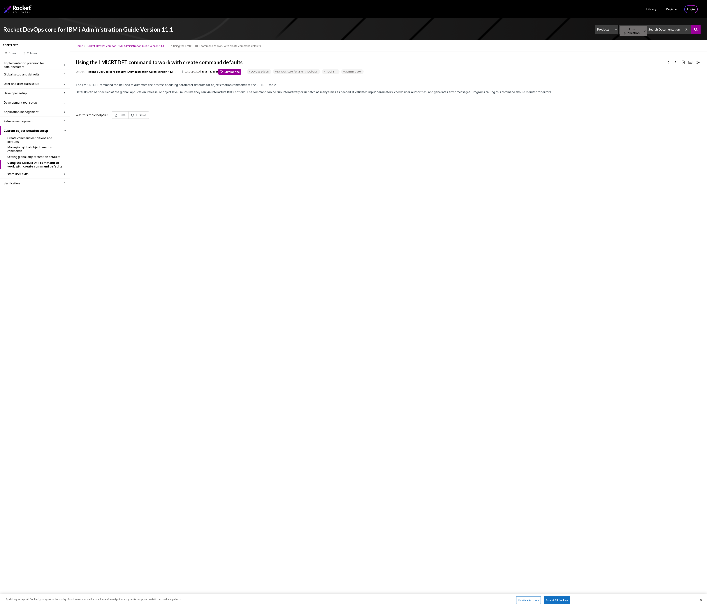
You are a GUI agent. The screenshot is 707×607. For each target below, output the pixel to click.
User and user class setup (21, 84)
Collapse (32, 53)
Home (79, 45)
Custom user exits (16, 174)
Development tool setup (20, 102)
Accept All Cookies (557, 600)
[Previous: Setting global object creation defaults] (668, 62)
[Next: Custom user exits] (675, 62)
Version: (80, 71)
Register (672, 9)
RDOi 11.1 (332, 71)
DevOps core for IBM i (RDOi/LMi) (297, 71)
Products (603, 29)
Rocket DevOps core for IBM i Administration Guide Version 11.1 (125, 45)
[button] (644, 31)
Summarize (232, 71)
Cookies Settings (528, 600)
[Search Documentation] (696, 29)
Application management (21, 112)
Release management (19, 121)
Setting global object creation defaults (33, 157)
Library (651, 9)
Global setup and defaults (21, 74)
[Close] (701, 600)
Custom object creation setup (26, 131)
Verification (12, 183)
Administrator (353, 71)
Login (691, 9)
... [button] (169, 45)
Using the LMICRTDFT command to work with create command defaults (34, 164)
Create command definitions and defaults (29, 140)
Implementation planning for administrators (24, 65)
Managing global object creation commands (29, 149)
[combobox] (650, 29)
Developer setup (15, 93)
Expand (13, 53)
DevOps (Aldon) (260, 71)
